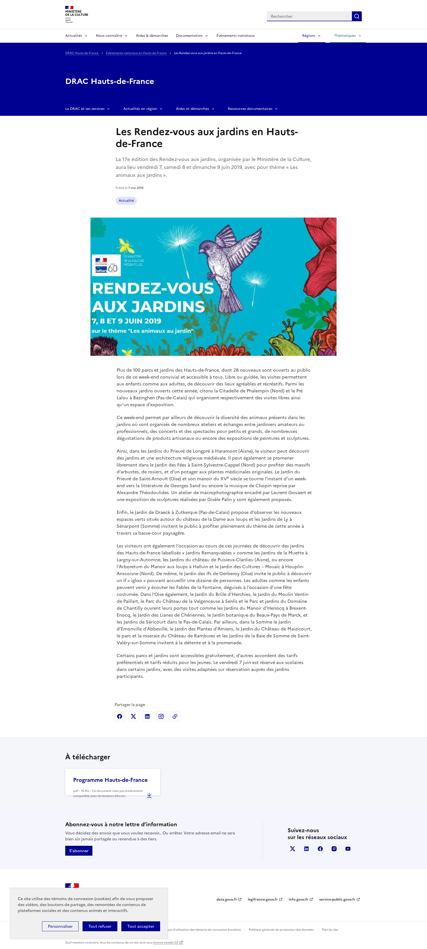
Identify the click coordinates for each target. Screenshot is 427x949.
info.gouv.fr (298, 899)
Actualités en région (140, 108)
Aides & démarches (152, 35)
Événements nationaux (235, 35)
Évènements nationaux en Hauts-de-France (136, 53)
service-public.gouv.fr (337, 899)
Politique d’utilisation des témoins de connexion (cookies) (200, 930)
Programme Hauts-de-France (110, 780)
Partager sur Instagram (161, 716)
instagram (334, 849)
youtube (348, 849)
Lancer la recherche (357, 16)
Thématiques (345, 35)
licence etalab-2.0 (165, 942)
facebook (320, 849)
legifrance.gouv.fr (263, 899)
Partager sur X (133, 716)
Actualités (73, 35)
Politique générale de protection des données (281, 930)
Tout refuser (99, 926)
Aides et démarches (192, 108)
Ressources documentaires (250, 108)
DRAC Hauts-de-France (82, 53)
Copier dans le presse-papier (175, 716)
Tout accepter (140, 926)
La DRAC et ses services (85, 108)
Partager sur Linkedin (147, 716)
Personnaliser (60, 926)
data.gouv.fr (226, 899)
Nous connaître (109, 35)
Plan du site (330, 930)
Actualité (126, 200)
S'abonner (78, 851)
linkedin (306, 849)
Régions (308, 35)
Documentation (189, 35)
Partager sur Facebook (120, 716)
